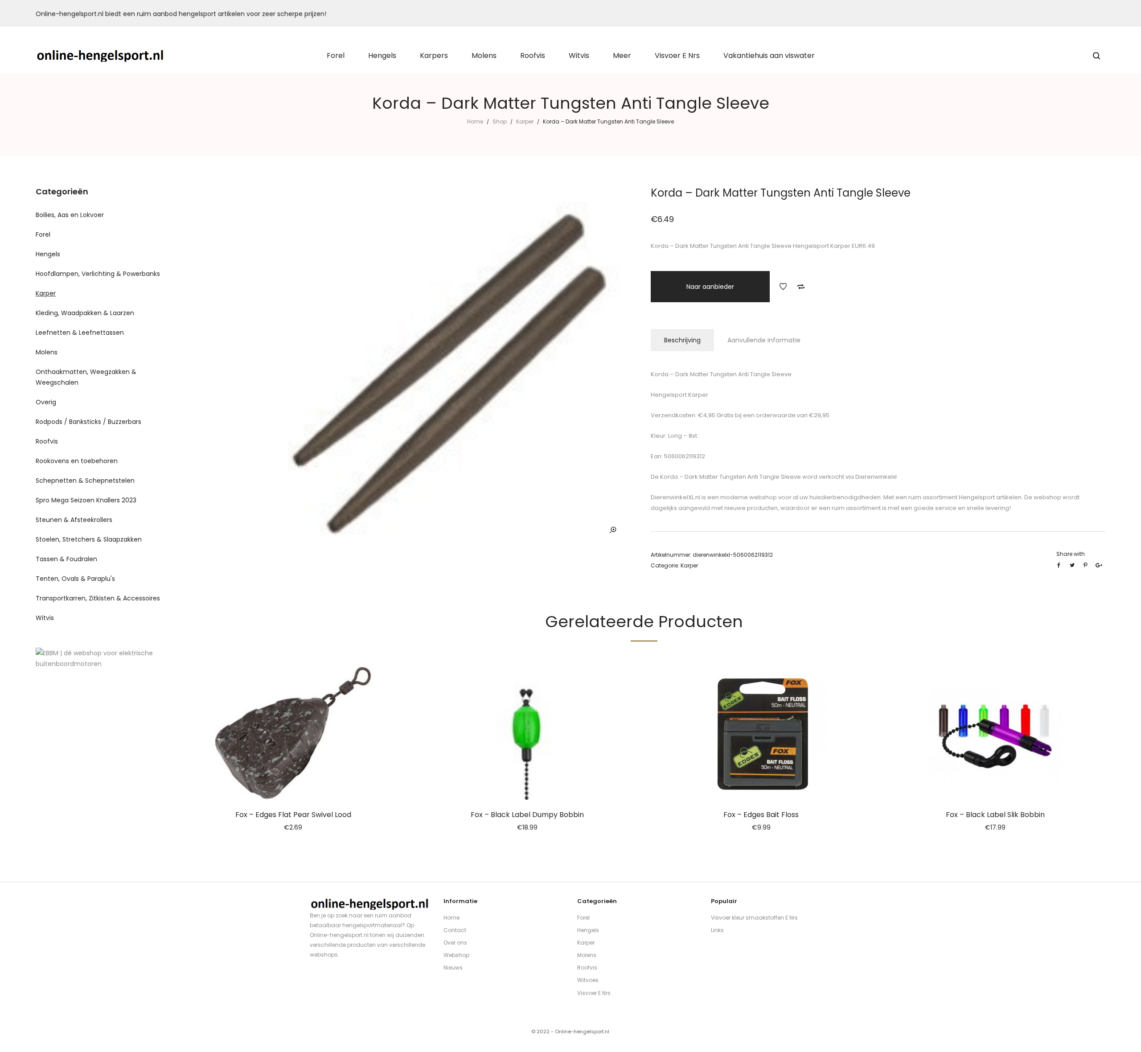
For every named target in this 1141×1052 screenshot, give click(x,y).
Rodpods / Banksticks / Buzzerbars (88, 421)
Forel (43, 234)
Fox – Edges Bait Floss (761, 815)
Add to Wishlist (783, 286)
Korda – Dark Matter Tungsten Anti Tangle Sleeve (730, 477)
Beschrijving (682, 340)
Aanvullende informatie (763, 340)
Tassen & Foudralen (66, 559)
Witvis (45, 617)
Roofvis (47, 441)
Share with (1070, 554)
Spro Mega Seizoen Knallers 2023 (86, 500)
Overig (46, 402)
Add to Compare (801, 286)
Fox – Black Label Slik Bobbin (995, 815)
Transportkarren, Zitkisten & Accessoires (98, 598)
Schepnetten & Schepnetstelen (85, 480)
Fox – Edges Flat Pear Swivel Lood (293, 815)
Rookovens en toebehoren (77, 460)
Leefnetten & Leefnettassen (80, 332)
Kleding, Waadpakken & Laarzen (85, 312)
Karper (525, 121)
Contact (454, 930)
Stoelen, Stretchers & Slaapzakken (89, 539)
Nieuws (453, 967)
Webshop (456, 955)
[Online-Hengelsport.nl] (100, 56)
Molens (46, 352)
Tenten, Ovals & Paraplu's (75, 578)
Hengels (48, 254)
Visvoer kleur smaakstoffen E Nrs (754, 917)
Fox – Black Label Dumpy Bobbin (527, 815)
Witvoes (588, 980)
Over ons (455, 942)
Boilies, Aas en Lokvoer (70, 214)
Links (717, 930)
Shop (500, 121)
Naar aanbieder (710, 286)
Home (475, 121)
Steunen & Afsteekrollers (74, 519)
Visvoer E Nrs (594, 993)
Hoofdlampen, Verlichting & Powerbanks (98, 273)
